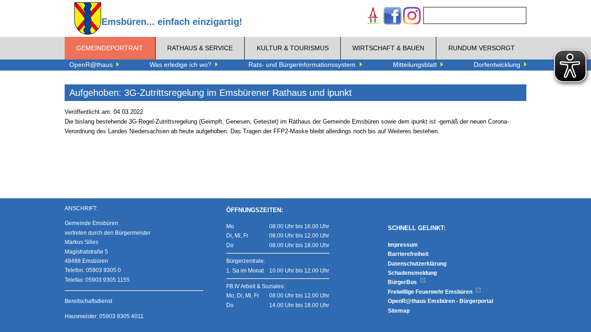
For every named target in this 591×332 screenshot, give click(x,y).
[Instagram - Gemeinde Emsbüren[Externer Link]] (412, 17)
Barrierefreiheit (408, 254)
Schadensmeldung (412, 273)
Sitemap (399, 311)
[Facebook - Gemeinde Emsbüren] (392, 17)
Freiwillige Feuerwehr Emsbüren (431, 292)
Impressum (403, 245)
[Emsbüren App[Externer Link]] (373, 17)
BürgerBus (403, 282)
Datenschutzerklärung (417, 264)
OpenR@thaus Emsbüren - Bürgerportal (440, 301)
